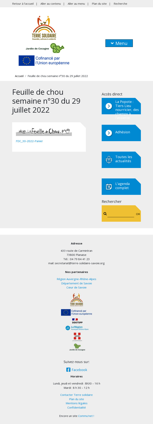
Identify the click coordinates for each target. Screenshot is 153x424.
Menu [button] (121, 43)
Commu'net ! (86, 416)
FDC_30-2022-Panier (29, 141)
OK (137, 214)
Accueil (19, 76)
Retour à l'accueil (23, 3)
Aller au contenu (50, 3)
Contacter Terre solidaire (76, 395)
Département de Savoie (76, 283)
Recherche (120, 3)
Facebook (79, 370)
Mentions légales (77, 403)
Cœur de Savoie (76, 287)
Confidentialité (76, 407)
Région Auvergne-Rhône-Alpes (76, 279)
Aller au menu (76, 3)
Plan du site (99, 3)
